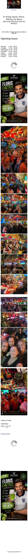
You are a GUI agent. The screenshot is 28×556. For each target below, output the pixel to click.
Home (14, 10)
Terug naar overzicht (5, 433)
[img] (14, 4)
